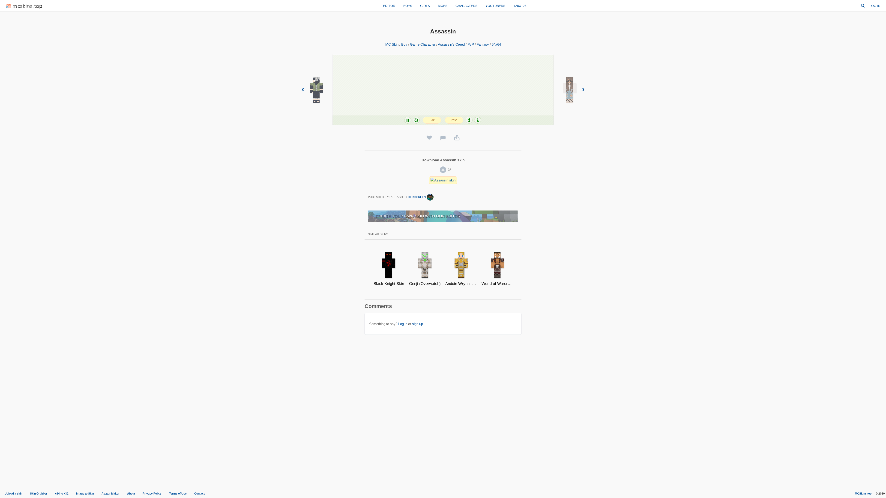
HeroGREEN (417, 197)
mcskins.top (27, 6)
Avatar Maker (111, 493)
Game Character (422, 44)
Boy (404, 44)
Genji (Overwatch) (425, 284)
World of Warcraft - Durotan (497, 284)
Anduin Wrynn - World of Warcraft (461, 284)
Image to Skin (85, 493)
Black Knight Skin (389, 284)
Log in (874, 6)
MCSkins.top (863, 493)
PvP (470, 44)
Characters (466, 6)
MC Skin (391, 44)
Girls (425, 6)
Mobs (442, 6)
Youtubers (495, 6)
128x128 (520, 6)
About (131, 493)
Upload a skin (13, 493)
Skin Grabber (38, 493)
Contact (199, 493)
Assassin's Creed (451, 44)
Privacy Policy (152, 493)
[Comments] (443, 137)
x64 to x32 (62, 493)
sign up (417, 324)
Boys (407, 6)
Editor (389, 6)
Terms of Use (178, 493)
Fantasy (483, 44)
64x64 (496, 44)
